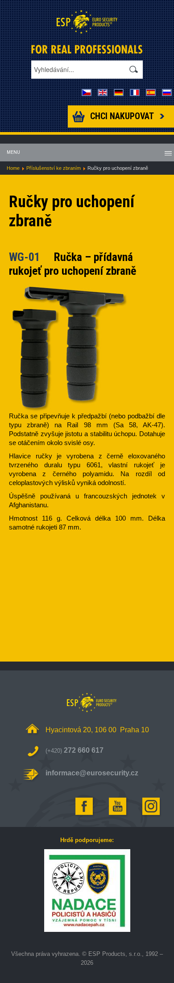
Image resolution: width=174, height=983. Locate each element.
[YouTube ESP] (118, 806)
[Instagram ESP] (152, 806)
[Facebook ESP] (85, 806)
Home (13, 168)
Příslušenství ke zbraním (53, 168)
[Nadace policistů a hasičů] (87, 890)
